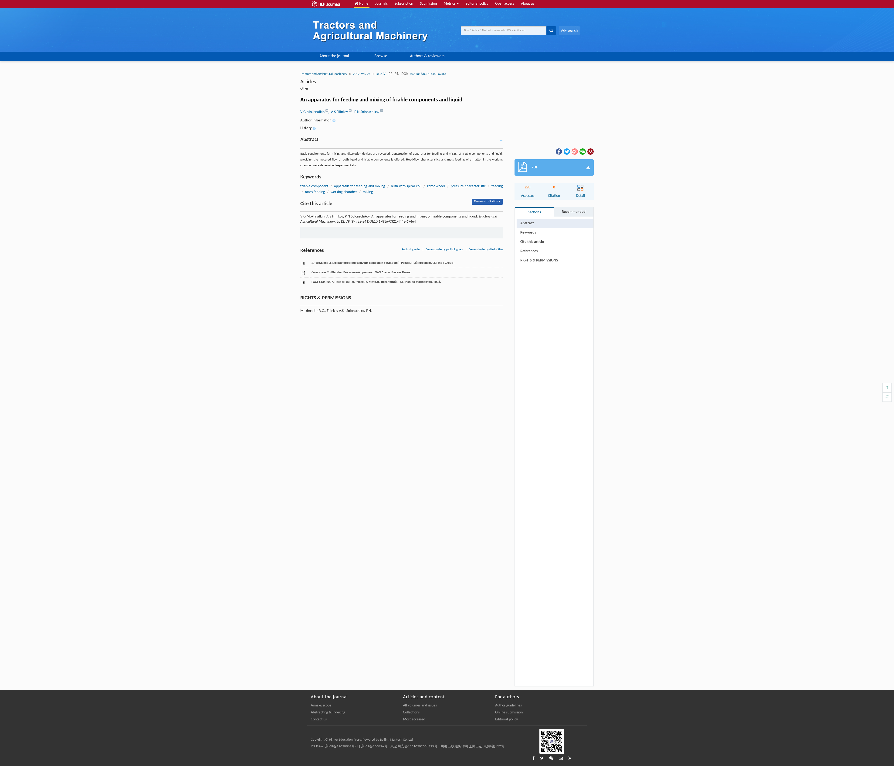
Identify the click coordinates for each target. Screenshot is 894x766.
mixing (368, 192)
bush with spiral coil (406, 186)
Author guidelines (508, 705)
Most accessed (414, 719)
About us (527, 4)
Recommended (574, 212)
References (529, 251)
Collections (411, 712)
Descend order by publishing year (444, 249)
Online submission (509, 712)
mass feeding (315, 192)
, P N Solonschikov (366, 112)
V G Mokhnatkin (312, 112)
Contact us (319, 719)
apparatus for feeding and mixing (359, 186)
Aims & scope (321, 705)
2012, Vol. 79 (361, 74)
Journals (381, 4)
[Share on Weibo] (574, 151)
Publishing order (411, 249)
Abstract (527, 223)
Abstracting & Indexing (328, 712)
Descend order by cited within (486, 249)
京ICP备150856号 (374, 746)
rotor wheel (436, 186)
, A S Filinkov (338, 112)
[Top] (887, 387)
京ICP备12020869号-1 (341, 746)
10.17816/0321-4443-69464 (428, 74)
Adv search (569, 31)
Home (363, 4)
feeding (497, 186)
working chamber (344, 192)
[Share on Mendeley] (590, 151)
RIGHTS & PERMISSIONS (539, 260)
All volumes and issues (420, 705)
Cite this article (532, 242)
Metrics (450, 4)
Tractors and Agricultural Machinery (323, 74)
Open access (504, 4)
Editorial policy (477, 4)
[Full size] (887, 397)
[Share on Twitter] (566, 151)
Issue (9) (381, 74)
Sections (534, 212)
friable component (314, 186)
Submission (428, 4)
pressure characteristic (468, 186)
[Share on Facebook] (558, 151)
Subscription (404, 4)
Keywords (528, 232)
